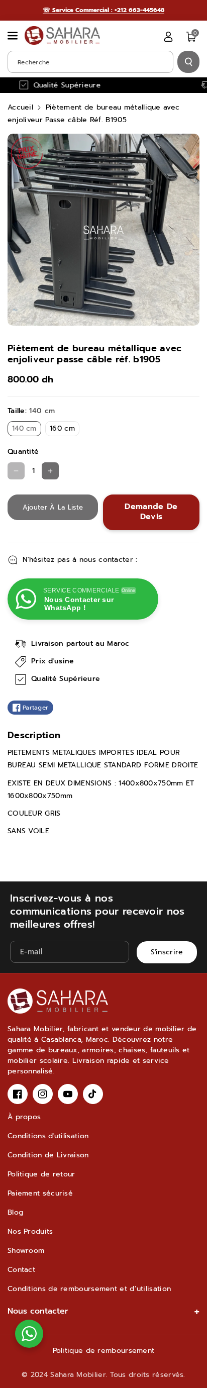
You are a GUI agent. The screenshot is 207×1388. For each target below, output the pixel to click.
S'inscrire (167, 952)
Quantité (23, 451)
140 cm (26, 429)
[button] (14, 36)
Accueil (20, 107)
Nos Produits (30, 1231)
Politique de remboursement (104, 1350)
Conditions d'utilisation (48, 1136)
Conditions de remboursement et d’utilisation (89, 1288)
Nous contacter (38, 1311)
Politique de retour (41, 1174)
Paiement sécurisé (40, 1193)
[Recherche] (188, 62)
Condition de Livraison (48, 1155)
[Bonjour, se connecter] (168, 37)
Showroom (26, 1250)
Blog (15, 1212)
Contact (21, 1269)
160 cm (64, 429)
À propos (24, 1117)
